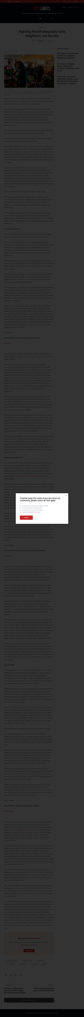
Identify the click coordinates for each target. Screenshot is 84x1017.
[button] (66, 495)
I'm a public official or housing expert (32, 508)
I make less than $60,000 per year (31, 512)
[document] (42, 508)
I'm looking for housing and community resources (35, 506)
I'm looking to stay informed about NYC (32, 510)
